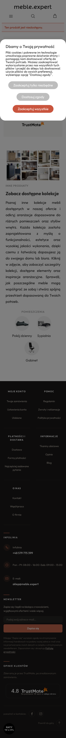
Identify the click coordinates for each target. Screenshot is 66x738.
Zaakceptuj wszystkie (33, 109)
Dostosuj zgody (33, 97)
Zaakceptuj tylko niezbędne (33, 85)
